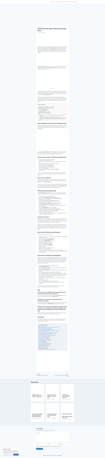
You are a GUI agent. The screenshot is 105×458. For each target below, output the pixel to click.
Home (51, 1)
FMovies (47, 331)
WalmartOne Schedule (41, 343)
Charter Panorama (41, 345)
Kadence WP (60, 455)
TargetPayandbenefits (42, 334)
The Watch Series (45, 329)
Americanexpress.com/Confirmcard (44, 349)
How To (57, 1)
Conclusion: (40, 119)
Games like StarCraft (42, 326)
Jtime (50, 46)
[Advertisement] (52, 40)
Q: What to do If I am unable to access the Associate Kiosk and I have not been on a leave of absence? (52, 115)
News (54, 1)
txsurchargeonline (41, 344)
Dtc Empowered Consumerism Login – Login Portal (66, 396)
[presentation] (37, 388)
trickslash (39, 32)
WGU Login (40, 346)
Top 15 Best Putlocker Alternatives (44, 328)
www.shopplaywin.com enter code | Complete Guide (52, 415)
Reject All (10, 454)
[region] (11, 452)
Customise (5, 454)
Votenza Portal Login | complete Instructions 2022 (51, 396)
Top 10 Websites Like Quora (43, 325)
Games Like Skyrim (41, 338)
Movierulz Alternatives (55, 330)
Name (38, 444)
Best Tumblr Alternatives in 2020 (44, 335)
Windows (67, 1)
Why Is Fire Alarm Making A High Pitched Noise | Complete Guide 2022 (37, 415)
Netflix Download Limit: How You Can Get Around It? (47, 332)
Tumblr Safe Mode (41, 336)
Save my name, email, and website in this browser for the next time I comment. (49, 446)
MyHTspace (40, 347)
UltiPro (39, 342)
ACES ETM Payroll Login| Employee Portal (45, 327)
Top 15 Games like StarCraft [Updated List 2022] (62, 375)
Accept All (16, 454)
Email (49, 444)
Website (60, 444)
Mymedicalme (40, 348)
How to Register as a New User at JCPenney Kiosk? (46, 106)
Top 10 (64, 1)
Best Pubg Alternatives (42, 340)
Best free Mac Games (42, 339)
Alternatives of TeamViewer (45, 337)
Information (72, 1)
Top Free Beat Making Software (43, 333)
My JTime (39, 341)
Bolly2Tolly (51, 329)
